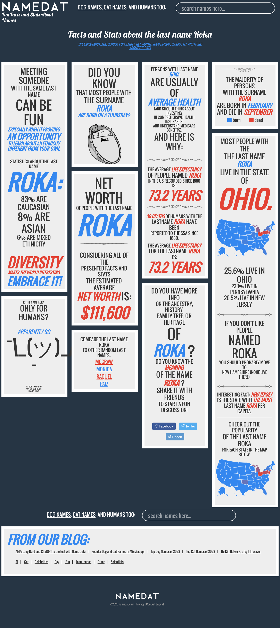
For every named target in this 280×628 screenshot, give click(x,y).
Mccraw (104, 361)
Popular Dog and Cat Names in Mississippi (118, 551)
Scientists (117, 561)
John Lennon (83, 561)
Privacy (140, 604)
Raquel (104, 376)
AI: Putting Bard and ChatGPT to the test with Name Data (50, 551)
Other (101, 561)
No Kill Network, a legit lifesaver (241, 551)
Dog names (90, 7)
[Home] (137, 598)
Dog (57, 561)
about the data (140, 47)
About (160, 604)
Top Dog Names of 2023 (165, 551)
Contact (150, 604)
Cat (26, 561)
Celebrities (41, 561)
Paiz (104, 383)
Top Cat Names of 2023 (200, 551)
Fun (67, 561)
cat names (115, 7)
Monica (104, 369)
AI (17, 561)
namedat (124, 604)
